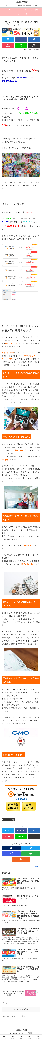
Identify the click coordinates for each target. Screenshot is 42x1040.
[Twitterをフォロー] (30, 848)
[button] (38, 521)
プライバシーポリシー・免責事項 (21, 1033)
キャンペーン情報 (9, 820)
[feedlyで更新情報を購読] (30, 853)
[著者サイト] (11, 848)
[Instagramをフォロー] (11, 853)
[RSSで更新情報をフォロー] (21, 859)
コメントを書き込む (21, 1009)
